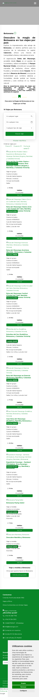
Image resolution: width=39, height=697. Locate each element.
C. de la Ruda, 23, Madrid (13, 638)
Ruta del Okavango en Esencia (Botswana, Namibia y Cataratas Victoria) (18, 378)
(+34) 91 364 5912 (10, 619)
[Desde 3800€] (19, 370)
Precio (7, 146)
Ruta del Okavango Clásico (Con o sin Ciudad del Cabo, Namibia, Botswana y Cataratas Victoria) (18, 209)
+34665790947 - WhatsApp (14, 623)
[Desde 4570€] (19, 155)
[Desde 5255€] (19, 201)
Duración (17, 146)
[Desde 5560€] (19, 413)
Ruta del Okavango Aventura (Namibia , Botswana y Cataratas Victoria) (18, 252)
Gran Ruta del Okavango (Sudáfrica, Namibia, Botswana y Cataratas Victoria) (18, 421)
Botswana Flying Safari (15, 503)
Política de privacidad (7, 691)
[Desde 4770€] (19, 457)
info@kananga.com (11, 627)
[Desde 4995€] (19, 500)
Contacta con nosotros (12, 630)
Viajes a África (7, 601)
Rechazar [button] (23, 687)
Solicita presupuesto (20, 575)
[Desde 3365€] (19, 330)
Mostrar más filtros (19, 140)
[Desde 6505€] (19, 288)
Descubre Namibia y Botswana (18, 537)
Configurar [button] (23, 690)
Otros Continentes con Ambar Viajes (15, 605)
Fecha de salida (27, 147)
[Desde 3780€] (19, 244)
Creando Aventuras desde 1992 (13, 598)
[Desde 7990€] (19, 534)
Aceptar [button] (23, 683)
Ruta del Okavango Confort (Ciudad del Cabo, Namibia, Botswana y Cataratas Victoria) (18, 295)
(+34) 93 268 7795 (11, 616)
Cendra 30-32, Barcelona (13, 634)
